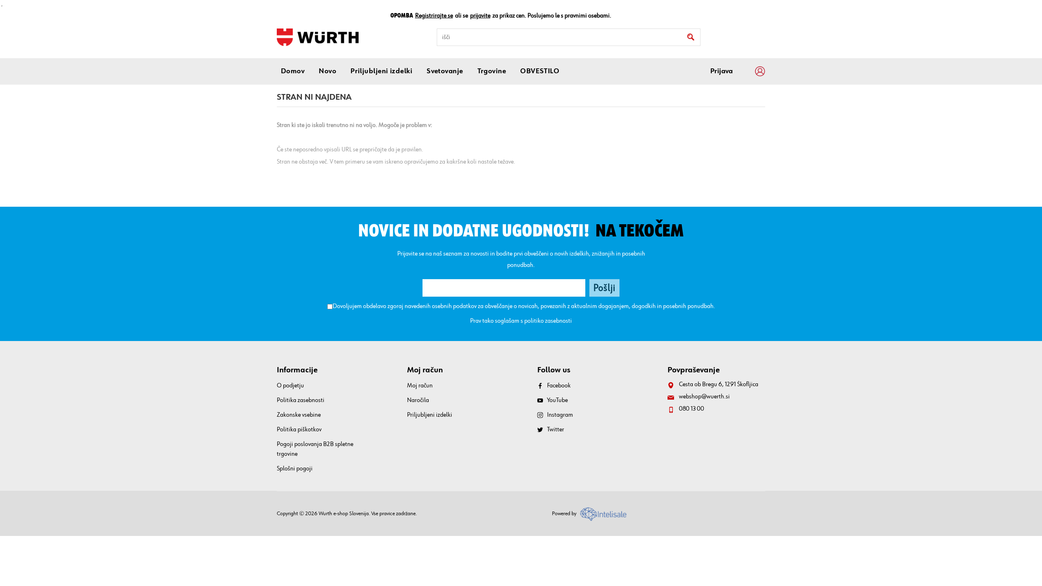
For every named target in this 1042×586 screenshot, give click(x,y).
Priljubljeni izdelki (429, 415)
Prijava (721, 71)
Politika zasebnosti (300, 400)
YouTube (557, 400)
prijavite (480, 16)
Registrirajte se (434, 16)
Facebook (559, 386)
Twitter (555, 429)
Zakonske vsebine (299, 415)
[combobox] (569, 37)
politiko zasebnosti (548, 321)
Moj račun (420, 386)
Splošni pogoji (295, 469)
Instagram (560, 415)
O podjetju (290, 386)
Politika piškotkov (299, 429)
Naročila (418, 400)
